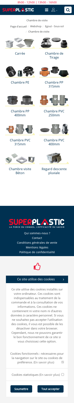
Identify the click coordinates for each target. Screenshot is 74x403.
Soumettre (21, 389)
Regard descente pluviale (54, 171)
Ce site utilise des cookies (36, 279)
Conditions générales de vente (37, 242)
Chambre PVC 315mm (20, 142)
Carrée (20, 53)
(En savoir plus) (44, 362)
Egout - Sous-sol (54, 26)
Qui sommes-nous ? (37, 233)
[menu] (46, 10)
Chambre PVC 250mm (54, 113)
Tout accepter (50, 389)
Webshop (35, 26)
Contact (37, 238)
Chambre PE (20, 82)
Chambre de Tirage (54, 55)
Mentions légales (37, 247)
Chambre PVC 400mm (54, 142)
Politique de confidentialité (37, 252)
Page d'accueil (18, 26)
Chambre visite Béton (20, 171)
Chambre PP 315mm (54, 84)
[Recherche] (68, 10)
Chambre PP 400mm (20, 113)
